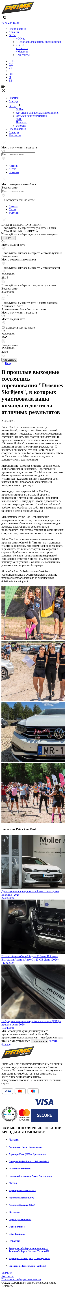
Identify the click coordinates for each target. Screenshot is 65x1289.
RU (11, 61)
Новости (21, 122)
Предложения (17, 28)
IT (10, 77)
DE (11, 74)
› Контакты (23, 54)
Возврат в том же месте (20, 199)
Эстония (14, 172)
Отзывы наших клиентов (31, 115)
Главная (13, 97)
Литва (12, 168)
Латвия (13, 165)
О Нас (12, 35)
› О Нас (20, 38)
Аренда (13, 101)
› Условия (22, 51)
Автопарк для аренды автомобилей (37, 112)
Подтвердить (39, 1041)
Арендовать (9, 359)
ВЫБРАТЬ (8, 238)
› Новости (22, 48)
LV (10, 67)
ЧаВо (19, 119)
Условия (21, 125)
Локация (14, 32)
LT (10, 70)
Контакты (15, 135)
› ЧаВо (20, 45)
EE (10, 80)
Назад (8, 363)
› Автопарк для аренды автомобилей (38, 41)
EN (11, 64)
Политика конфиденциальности (21, 1279)
